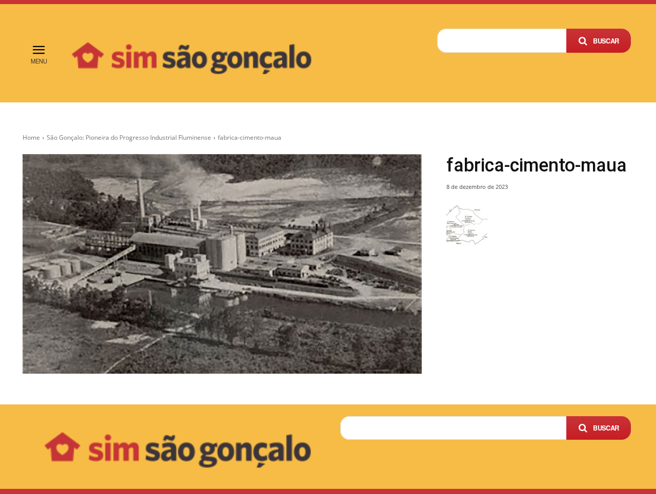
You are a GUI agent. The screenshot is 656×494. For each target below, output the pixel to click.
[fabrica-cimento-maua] (222, 263)
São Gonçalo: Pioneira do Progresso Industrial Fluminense (129, 137)
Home (31, 137)
